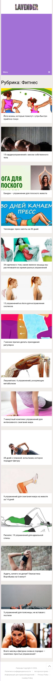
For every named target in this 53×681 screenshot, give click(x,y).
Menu (5, 72)
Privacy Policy (43, 675)
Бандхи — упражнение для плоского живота (25, 193)
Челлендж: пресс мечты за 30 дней (21, 229)
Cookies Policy (27, 678)
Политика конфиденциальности (18, 671)
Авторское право (41, 671)
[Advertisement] (26, 41)
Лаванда (19, 668)
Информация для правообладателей (19, 675)
